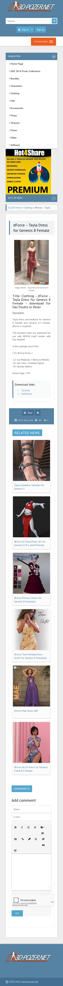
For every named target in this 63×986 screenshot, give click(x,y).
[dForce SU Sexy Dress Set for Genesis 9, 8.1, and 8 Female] (31, 536)
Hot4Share (26, 393)
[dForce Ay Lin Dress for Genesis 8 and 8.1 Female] (31, 762)
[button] (15, 827)
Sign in (25, 29)
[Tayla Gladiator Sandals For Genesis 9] (31, 480)
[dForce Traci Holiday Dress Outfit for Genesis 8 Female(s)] (31, 649)
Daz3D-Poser (15, 207)
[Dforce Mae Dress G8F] (31, 705)
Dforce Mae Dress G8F (26, 710)
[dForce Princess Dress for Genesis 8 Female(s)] (31, 592)
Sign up (40, 29)
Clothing (28, 207)
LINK (27, 373)
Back (29, 412)
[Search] (54, 21)
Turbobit (25, 390)
